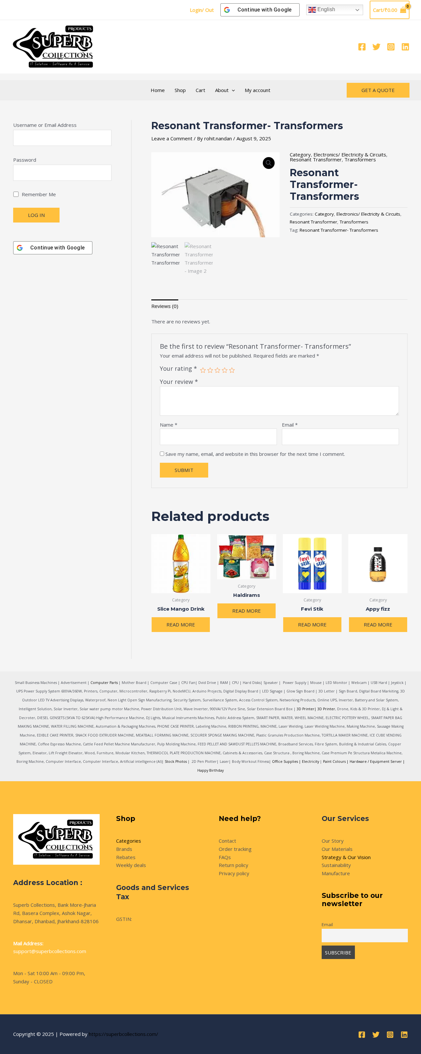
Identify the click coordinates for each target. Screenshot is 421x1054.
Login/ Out (202, 10)
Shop (180, 90)
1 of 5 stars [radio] (203, 370)
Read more (180, 624)
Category (300, 154)
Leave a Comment (171, 138)
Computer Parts (104, 682)
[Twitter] (376, 47)
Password (24, 159)
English (325, 9)
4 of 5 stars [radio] (225, 370)
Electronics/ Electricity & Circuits (349, 154)
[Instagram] (391, 47)
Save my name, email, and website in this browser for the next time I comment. (255, 454)
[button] (232, 90)
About (222, 90)
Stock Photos (176, 761)
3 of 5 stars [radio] (217, 370)
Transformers (360, 159)
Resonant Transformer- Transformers (339, 230)
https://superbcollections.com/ (123, 1034)
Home (158, 90)
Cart (200, 90)
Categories (128, 840)
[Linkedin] (405, 47)
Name (168, 424)
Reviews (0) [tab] (164, 306)
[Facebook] (362, 47)
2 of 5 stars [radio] (210, 370)
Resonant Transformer (316, 159)
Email (290, 424)
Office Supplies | (287, 761)
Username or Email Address (45, 125)
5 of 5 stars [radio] (232, 370)
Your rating (178, 368)
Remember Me (38, 194)
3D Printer (326, 709)
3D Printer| (306, 709)
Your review (179, 382)
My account (257, 90)
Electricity (310, 761)
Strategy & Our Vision (346, 857)
